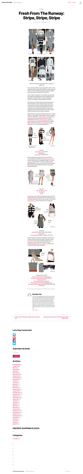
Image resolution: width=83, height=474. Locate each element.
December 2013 (16, 392)
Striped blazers (31, 196)
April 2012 (15, 424)
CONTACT (74, 2)
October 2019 (16, 366)
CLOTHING (15, 438)
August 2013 (16, 399)
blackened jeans (31, 118)
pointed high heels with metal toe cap (39, 243)
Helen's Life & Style (7, 2)
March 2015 (15, 372)
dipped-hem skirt (44, 119)
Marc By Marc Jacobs (42, 190)
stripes (53, 288)
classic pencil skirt (47, 159)
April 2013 (15, 405)
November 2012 (16, 412)
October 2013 (16, 396)
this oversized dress (42, 163)
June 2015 (15, 371)
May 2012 (15, 422)
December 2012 (16, 410)
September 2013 (17, 397)
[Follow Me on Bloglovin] (28, 334)
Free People (38, 154)
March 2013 (15, 407)
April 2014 (15, 386)
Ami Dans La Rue (39, 151)
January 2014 (16, 391)
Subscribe (16, 356)
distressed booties (42, 118)
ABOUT (69, 2)
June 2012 (15, 420)
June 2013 (15, 402)
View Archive (35, 309)
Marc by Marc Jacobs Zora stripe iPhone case (41, 282)
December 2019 (16, 364)
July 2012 (15, 419)
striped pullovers (43, 117)
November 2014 (16, 374)
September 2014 (17, 377)
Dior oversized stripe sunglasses (41, 281)
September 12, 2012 (45, 22)
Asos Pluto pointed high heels (38, 278)
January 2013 (16, 409)
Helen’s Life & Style (20, 471)
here (42, 235)
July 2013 (15, 400)
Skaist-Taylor (41, 153)
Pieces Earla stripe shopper (34, 284)
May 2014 (15, 384)
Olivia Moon (41, 233)
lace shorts (43, 122)
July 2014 (15, 381)
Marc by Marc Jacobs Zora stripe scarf (41, 276)
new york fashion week (38, 288)
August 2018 (16, 369)
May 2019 (15, 367)
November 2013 (16, 394)
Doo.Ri (41, 193)
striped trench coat (32, 200)
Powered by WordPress (29, 471)
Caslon (33, 232)
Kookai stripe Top (41, 279)
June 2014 (15, 382)
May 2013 (15, 404)
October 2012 (16, 414)
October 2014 (16, 376)
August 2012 (16, 417)
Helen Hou (38, 22)
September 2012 (17, 415)
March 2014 (15, 387)
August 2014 (16, 379)
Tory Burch (41, 192)
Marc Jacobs (31, 288)
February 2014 (16, 389)
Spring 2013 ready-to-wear (47, 288)
